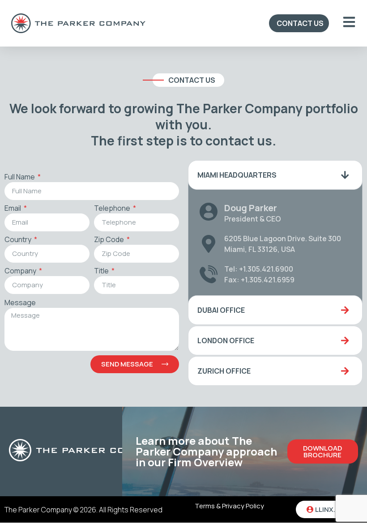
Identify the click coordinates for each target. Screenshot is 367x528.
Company (21, 271)
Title (102, 271)
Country (18, 240)
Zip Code (109, 240)
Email (13, 208)
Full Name (20, 177)
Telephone (113, 208)
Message (20, 303)
